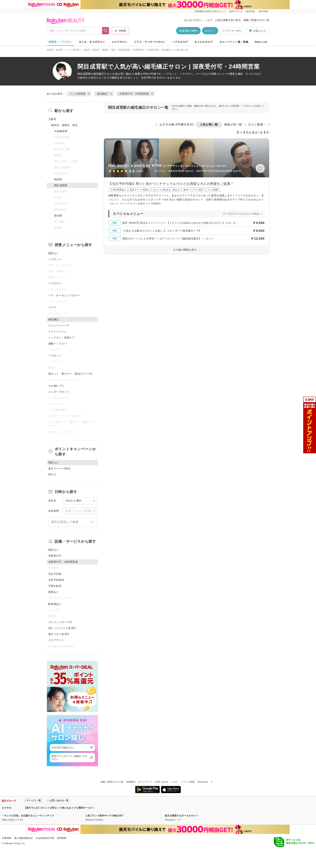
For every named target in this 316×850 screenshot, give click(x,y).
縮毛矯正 (166, 50)
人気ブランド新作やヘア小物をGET (104, 815)
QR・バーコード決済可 (62, 628)
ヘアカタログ (180, 41)
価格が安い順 (233, 124)
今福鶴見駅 (60, 131)
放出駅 (58, 215)
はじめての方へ (193, 20)
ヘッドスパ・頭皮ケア (61, 337)
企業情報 (6, 838)
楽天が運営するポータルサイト (181, 815)
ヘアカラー (54, 283)
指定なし (53, 253)
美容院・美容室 (55, 50)
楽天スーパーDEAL (59, 468)
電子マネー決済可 (58, 634)
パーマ (52, 307)
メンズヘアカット (58, 391)
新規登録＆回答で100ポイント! (210, 11)
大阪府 (86, 50)
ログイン (210, 30)
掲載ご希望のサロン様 (256, 20)
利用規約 (130, 782)
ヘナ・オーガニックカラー (64, 295)
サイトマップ (145, 782)
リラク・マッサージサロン (150, 41)
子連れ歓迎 (54, 585)
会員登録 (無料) (188, 30)
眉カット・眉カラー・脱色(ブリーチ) (70, 373)
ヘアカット (54, 259)
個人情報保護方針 (23, 838)
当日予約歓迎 (56, 579)
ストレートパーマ (58, 325)
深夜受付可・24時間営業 (146, 50)
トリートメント (57, 331)
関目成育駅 (124, 50)
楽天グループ (235, 11)
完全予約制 (54, 573)
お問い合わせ (161, 782)
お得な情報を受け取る (228, 20)
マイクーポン (234, 30)
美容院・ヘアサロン (60, 41)
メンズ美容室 (73, 50)
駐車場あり (54, 604)
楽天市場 (263, 11)
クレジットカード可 (60, 622)
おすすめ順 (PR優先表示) (176, 124)
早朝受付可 (54, 555)
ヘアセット (54, 355)
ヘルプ (208, 20)
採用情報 (61, 838)
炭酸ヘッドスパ (57, 343)
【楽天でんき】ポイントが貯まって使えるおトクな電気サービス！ (59, 807)
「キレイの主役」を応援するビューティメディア (28, 815)
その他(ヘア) (55, 385)
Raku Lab (261, 41)
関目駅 (58, 179)
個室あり (53, 591)
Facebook (203, 782)
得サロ (52, 474)
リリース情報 (188, 782)
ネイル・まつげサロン (92, 41)
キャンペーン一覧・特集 (234, 41)
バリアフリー (56, 640)
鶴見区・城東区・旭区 (104, 50)
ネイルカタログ (203, 41)
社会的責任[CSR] (45, 838)
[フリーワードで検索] (105, 30)
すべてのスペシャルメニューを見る (241, 214)
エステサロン (120, 41)
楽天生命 (250, 11)
